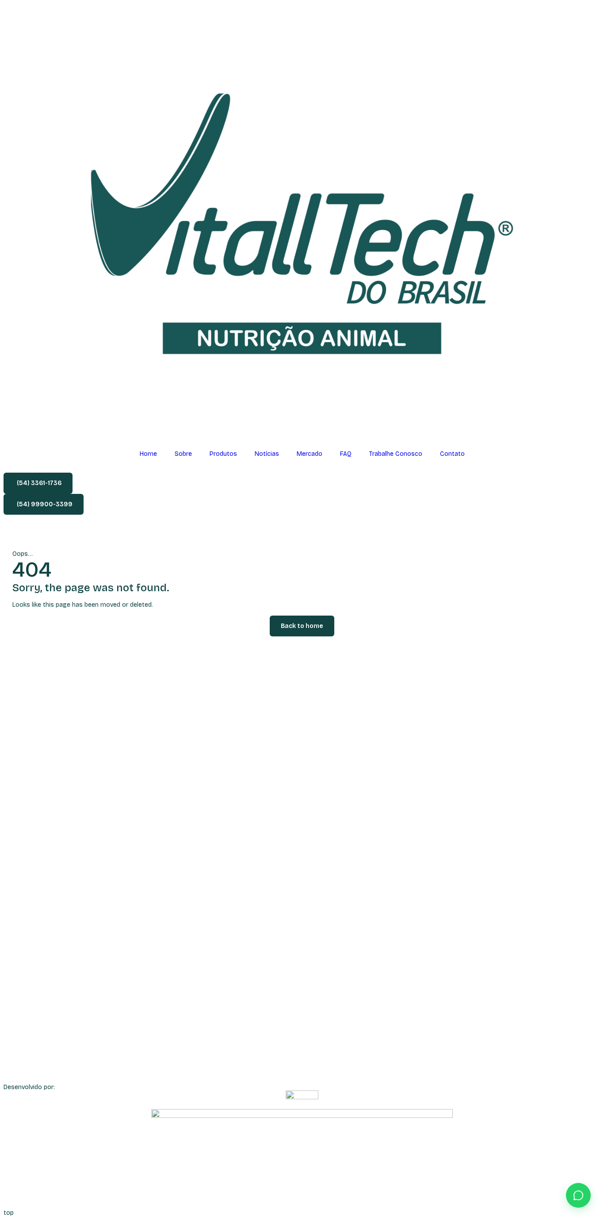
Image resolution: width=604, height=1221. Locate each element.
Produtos (223, 454)
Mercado (309, 454)
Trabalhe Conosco (395, 454)
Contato (452, 454)
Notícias (267, 454)
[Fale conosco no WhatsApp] (578, 1195)
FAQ (346, 454)
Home (148, 454)
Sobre (183, 454)
